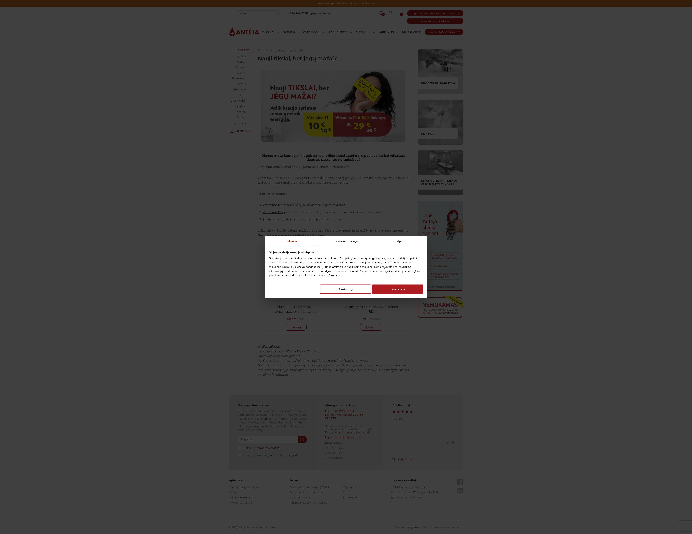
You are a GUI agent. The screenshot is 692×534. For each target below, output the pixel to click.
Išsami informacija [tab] (346, 240)
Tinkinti (343, 289)
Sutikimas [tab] (292, 240)
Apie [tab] (400, 240)
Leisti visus (398, 289)
